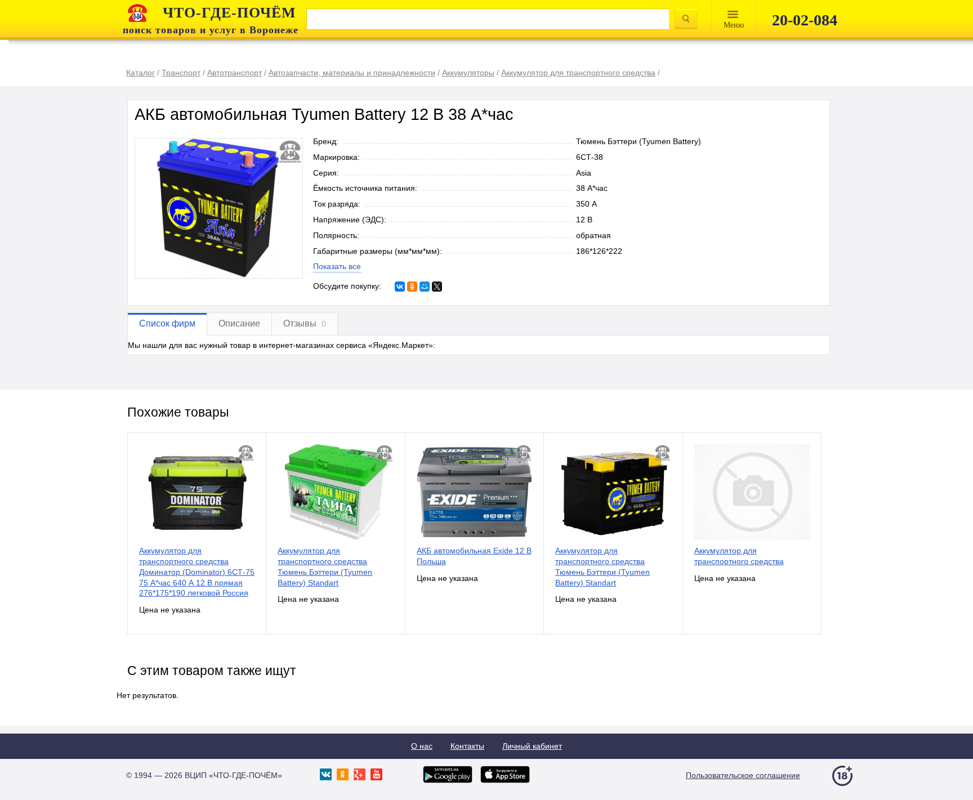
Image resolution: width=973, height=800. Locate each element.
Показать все (337, 266)
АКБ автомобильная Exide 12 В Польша (474, 556)
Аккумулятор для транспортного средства (739, 556)
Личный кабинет (532, 745)
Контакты (467, 745)
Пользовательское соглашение (743, 775)
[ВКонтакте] (400, 286)
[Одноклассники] (412, 286)
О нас (421, 745)
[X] (437, 286)
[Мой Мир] (424, 286)
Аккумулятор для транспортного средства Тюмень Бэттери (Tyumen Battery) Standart (325, 566)
